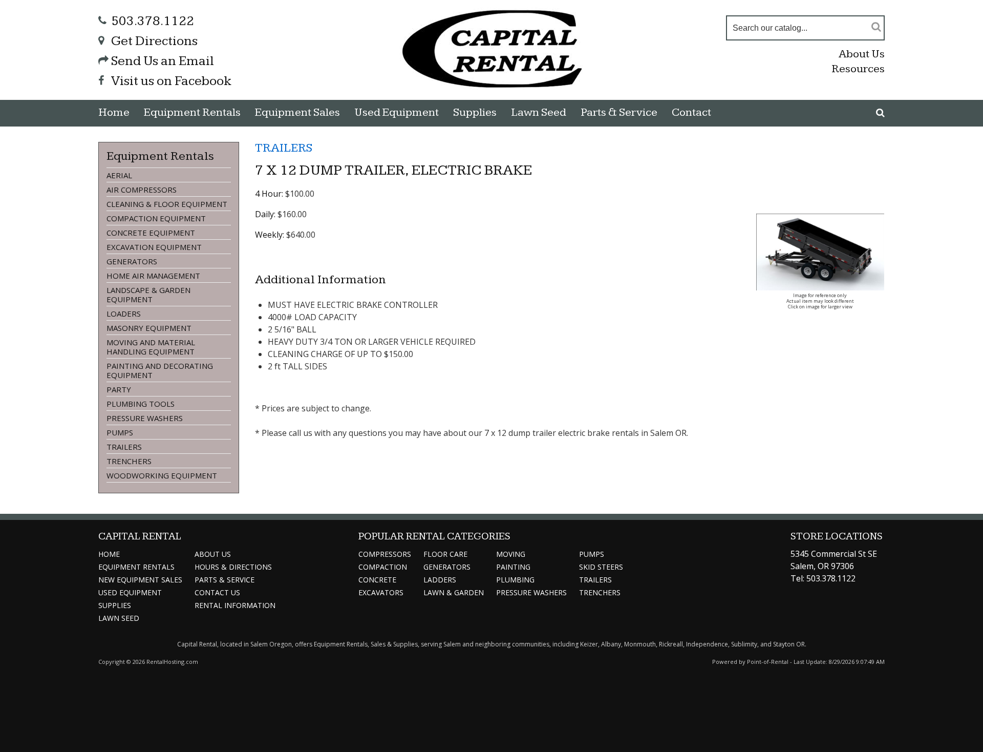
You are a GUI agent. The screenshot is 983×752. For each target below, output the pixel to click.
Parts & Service (619, 112)
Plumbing (515, 579)
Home (114, 112)
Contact (691, 112)
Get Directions (154, 41)
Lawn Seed (538, 112)
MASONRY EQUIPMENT (148, 328)
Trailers (595, 579)
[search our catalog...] (876, 26)
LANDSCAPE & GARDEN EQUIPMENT (148, 294)
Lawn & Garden (453, 592)
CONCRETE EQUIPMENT (150, 232)
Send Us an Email (162, 61)
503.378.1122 (152, 21)
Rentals (192, 112)
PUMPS (119, 432)
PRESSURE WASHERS (144, 418)
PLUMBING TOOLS (140, 404)
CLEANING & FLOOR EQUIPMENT (166, 204)
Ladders (439, 579)
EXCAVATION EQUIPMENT (154, 247)
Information (235, 605)
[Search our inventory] (880, 113)
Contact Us (217, 592)
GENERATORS (131, 261)
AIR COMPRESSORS (141, 189)
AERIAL (119, 175)
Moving (510, 554)
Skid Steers (601, 567)
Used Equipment (130, 592)
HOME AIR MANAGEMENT (153, 275)
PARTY (118, 389)
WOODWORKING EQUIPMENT (161, 475)
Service (224, 579)
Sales (297, 112)
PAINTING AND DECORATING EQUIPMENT (159, 370)
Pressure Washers (531, 592)
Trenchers (600, 592)
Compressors (384, 554)
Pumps (591, 554)
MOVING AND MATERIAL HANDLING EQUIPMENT (150, 347)
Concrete (377, 579)
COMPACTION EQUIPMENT (156, 218)
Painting (513, 567)
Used (396, 112)
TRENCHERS (129, 461)
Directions (233, 567)
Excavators (380, 592)
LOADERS (123, 313)
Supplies (475, 112)
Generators (447, 567)
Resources (858, 69)
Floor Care (445, 554)
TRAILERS (124, 447)
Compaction (382, 567)
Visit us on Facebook (171, 81)
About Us (862, 54)
